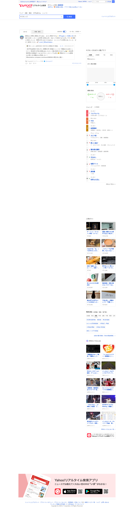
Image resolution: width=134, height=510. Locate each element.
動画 (30, 13)
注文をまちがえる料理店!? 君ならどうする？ (33, 1)
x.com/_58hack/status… (46, 42)
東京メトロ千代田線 (92, 331)
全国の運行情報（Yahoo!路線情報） (104, 335)
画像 (26, 13)
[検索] (113, 1)
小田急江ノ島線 (104, 323)
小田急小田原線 (100, 327)
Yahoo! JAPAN (82, 1)
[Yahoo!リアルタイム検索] (32, 4)
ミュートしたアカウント (109, 16)
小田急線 (109, 1)
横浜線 (99, 319)
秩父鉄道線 (106, 319)
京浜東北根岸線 (91, 319)
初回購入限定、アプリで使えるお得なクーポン (69, 7)
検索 (70, 17)
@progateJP (49, 61)
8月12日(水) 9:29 (76, 63)
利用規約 (70, 502)
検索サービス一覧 (90, 502)
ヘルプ (90, 1)
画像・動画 (37, 31)
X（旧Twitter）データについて (75, 504)
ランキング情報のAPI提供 (57, 504)
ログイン (50, 7)
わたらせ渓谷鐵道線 (92, 323)
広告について (78, 502)
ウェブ (21, 13)
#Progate (62, 36)
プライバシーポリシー (46, 502)
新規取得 (60, 5)
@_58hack (62, 46)
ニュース (44, 13)
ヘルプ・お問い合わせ (102, 502)
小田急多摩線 (90, 327)
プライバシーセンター (60, 502)
